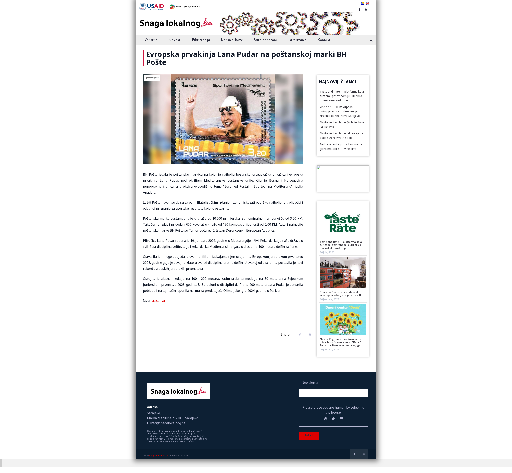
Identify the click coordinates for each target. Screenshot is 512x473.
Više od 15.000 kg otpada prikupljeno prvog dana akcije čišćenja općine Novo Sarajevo (340, 111)
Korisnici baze (232, 40)
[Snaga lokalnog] (176, 20)
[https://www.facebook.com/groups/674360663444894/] (359, 9)
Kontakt (324, 40)
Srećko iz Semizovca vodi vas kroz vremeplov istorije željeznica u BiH (342, 293)
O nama (151, 40)
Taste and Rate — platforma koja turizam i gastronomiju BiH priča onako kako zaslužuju (342, 96)
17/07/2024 (152, 78)
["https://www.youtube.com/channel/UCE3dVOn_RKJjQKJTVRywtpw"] (366, 9)
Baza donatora (265, 40)
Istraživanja (297, 40)
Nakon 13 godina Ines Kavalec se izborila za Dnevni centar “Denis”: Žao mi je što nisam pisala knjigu (341, 342)
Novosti (175, 40)
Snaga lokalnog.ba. (159, 455)
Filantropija (201, 40)
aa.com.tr (158, 300)
